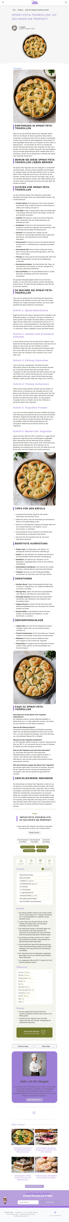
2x (45, 869)
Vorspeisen (20, 10)
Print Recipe (17, 68)
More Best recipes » (34, 1186)
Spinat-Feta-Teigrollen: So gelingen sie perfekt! (37, 10)
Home (14, 10)
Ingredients (21, 864)
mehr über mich (33, 1099)
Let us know (28, 1033)
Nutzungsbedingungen (20, 1216)
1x (42, 869)
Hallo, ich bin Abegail (30, 1212)
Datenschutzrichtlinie (27, 1214)
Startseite (18, 1212)
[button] (50, 875)
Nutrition (40, 864)
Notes (49, 864)
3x (48, 869)
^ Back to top (8, 1212)
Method (31, 864)
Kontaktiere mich (12, 1214)
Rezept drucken (34, 832)
